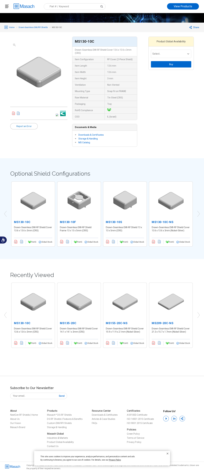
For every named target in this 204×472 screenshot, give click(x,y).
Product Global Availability (60, 442)
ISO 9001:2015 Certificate (140, 423)
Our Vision (15, 423)
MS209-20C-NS (162, 323)
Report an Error (24, 126)
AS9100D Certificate (137, 415)
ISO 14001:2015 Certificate (140, 419)
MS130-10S (114, 222)
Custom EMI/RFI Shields (59, 423)
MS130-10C (22, 222)
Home (12, 27)
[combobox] (75, 6)
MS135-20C (68, 323)
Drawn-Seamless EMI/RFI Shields (33, 27)
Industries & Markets (57, 438)
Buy (171, 64)
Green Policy (133, 434)
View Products (183, 6)
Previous (5, 214)
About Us (15, 419)
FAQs (94, 423)
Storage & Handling (88, 138)
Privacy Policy (134, 442)
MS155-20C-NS (116, 323)
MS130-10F (68, 222)
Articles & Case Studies (103, 419)
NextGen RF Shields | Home (24, 415)
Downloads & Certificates (91, 135)
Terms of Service (135, 438)
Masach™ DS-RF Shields (59, 415)
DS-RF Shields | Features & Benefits (64, 419)
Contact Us (52, 446)
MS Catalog (84, 142)
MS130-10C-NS (162, 222)
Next (198, 214)
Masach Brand (17, 427)
